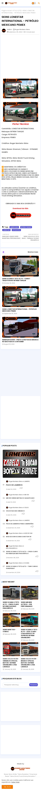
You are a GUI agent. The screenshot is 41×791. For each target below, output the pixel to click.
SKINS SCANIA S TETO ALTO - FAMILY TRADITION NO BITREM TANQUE (16, 279)
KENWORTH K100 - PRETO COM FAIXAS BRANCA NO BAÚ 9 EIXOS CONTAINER (20, 341)
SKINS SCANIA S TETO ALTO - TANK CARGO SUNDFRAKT (22, 567)
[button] (39, 3)
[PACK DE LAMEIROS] (20, 464)
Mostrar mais (33, 252)
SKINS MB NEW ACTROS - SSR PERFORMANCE (26, 604)
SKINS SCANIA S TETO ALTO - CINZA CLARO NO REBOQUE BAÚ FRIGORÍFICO (22, 553)
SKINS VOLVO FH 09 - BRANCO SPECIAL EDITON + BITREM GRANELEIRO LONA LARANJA (29, 663)
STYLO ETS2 (17, 11)
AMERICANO (14, 227)
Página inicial (6, 11)
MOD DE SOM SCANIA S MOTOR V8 (18, 537)
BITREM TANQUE (26, 227)
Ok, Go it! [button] (7, 787)
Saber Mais (15, 782)
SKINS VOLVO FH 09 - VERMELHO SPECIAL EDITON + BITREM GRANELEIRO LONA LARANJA (11, 663)
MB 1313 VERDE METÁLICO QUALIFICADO (20, 498)
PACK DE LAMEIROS (14, 485)
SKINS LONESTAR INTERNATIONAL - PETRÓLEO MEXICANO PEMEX (19, 310)
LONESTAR (6, 230)
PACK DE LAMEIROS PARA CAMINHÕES (19, 524)
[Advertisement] (20, 56)
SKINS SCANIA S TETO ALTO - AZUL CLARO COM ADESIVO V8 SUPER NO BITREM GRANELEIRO (29, 634)
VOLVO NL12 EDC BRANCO (15, 511)
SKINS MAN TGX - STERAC (9, 631)
